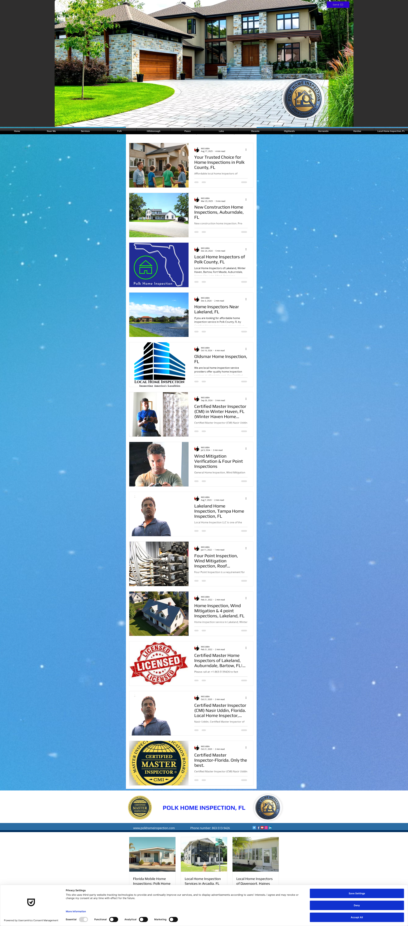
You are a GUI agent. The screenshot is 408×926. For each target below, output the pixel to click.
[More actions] (247, 150)
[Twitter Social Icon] (254, 827)
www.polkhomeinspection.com (154, 828)
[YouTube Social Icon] (262, 827)
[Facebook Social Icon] (258, 827)
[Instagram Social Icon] (266, 827)
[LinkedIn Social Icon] (270, 827)
